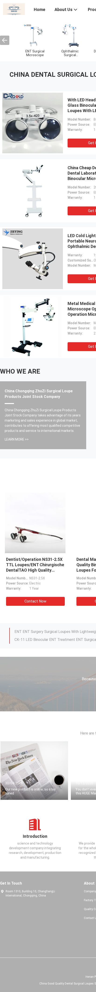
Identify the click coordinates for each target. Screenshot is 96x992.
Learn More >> (17, 439)
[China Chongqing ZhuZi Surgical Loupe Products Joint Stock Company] (14, 9)
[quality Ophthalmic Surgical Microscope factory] (70, 35)
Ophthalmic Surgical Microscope (70, 55)
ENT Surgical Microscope (35, 53)
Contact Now (35, 601)
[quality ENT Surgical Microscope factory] (35, 35)
